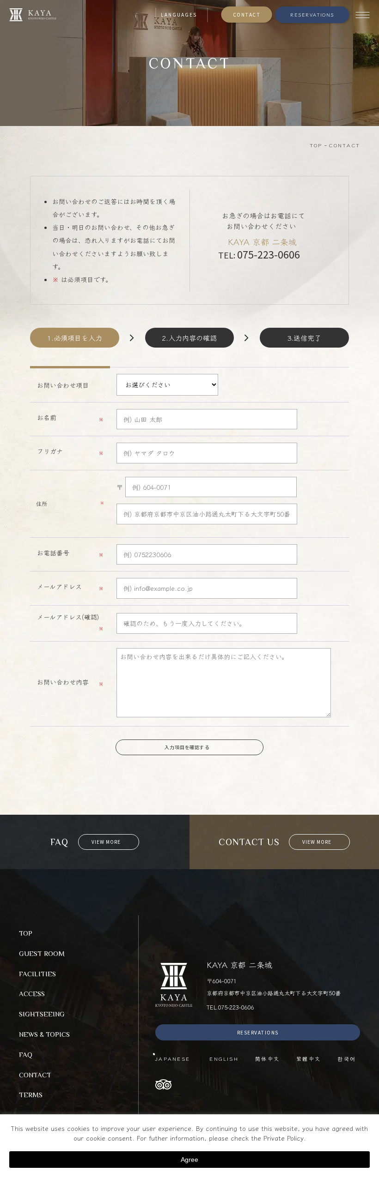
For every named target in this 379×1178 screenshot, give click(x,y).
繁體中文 (308, 1058)
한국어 (346, 1058)
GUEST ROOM (42, 953)
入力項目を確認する (187, 747)
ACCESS (32, 994)
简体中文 (267, 1058)
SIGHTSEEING (42, 1014)
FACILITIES (37, 974)
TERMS (31, 1095)
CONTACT (35, 1075)
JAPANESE (174, 1058)
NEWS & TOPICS (44, 1034)
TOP (25, 933)
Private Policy (283, 1137)
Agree (189, 1159)
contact (189, 777)
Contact (247, 14)
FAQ (25, 1054)
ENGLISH (223, 1058)
